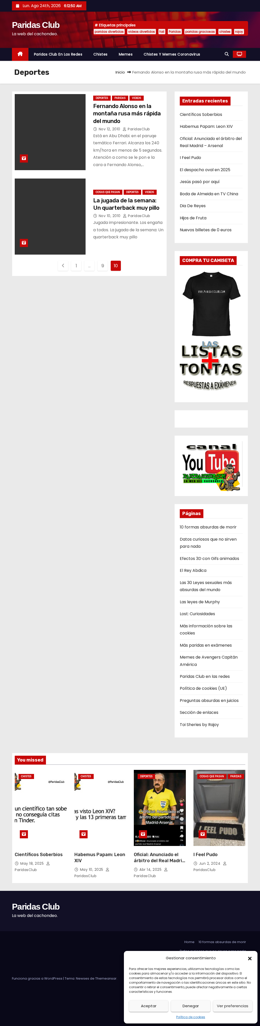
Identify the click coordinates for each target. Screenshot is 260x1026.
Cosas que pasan (108, 192)
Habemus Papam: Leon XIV (206, 126)
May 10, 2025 (92, 869)
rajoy (239, 31)
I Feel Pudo (190, 158)
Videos (136, 98)
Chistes (100, 54)
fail (161, 31)
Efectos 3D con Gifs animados (209, 558)
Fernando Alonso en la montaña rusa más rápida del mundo (127, 114)
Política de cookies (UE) (203, 688)
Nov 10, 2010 (110, 215)
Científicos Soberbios (201, 114)
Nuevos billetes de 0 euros (206, 230)
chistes (225, 31)
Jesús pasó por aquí (200, 182)
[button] (249, 958)
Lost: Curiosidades (197, 614)
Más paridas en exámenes (206, 645)
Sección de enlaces (199, 712)
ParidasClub (138, 129)
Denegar (191, 1006)
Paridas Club (36, 25)
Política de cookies (190, 1017)
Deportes (102, 98)
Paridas (175, 31)
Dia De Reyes (193, 206)
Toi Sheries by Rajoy (199, 725)
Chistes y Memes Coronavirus (172, 54)
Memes (126, 54)
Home (189, 942)
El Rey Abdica (193, 570)
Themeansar (106, 978)
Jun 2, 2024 (210, 863)
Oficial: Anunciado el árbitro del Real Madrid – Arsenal (159, 861)
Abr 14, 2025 (151, 869)
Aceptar (148, 1006)
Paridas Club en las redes (58, 54)
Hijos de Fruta (193, 218)
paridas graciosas (200, 31)
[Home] (20, 54)
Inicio (120, 72)
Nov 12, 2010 (110, 129)
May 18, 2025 (32, 863)
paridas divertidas (109, 31)
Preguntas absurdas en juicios (209, 700)
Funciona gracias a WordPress (37, 978)
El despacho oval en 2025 (205, 170)
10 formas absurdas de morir (208, 527)
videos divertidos (141, 31)
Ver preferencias (232, 1006)
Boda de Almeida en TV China (209, 194)
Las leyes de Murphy (200, 602)
